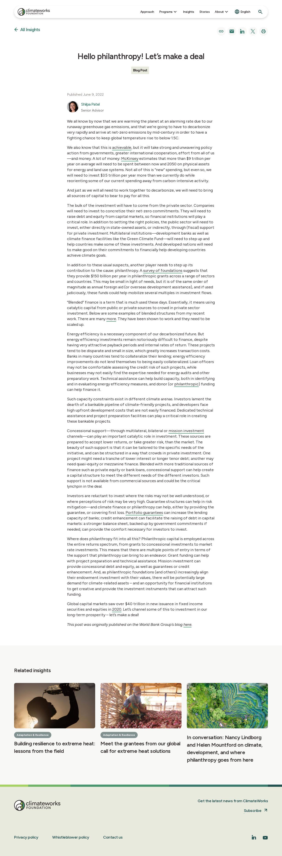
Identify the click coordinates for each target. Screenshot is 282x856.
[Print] (263, 31)
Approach (147, 12)
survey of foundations (162, 270)
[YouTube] (265, 839)
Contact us (112, 837)
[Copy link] (221, 31)
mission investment (186, 430)
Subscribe (253, 810)
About (219, 12)
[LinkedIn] (254, 838)
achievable (121, 147)
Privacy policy (26, 837)
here (187, 624)
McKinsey (129, 158)
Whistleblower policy (70, 837)
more (111, 318)
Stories (204, 12)
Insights (188, 12)
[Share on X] (253, 31)
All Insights (30, 29)
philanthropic (186, 384)
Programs (166, 12)
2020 (116, 609)
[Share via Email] (231, 31)
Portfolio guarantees (144, 512)
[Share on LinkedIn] (242, 31)
